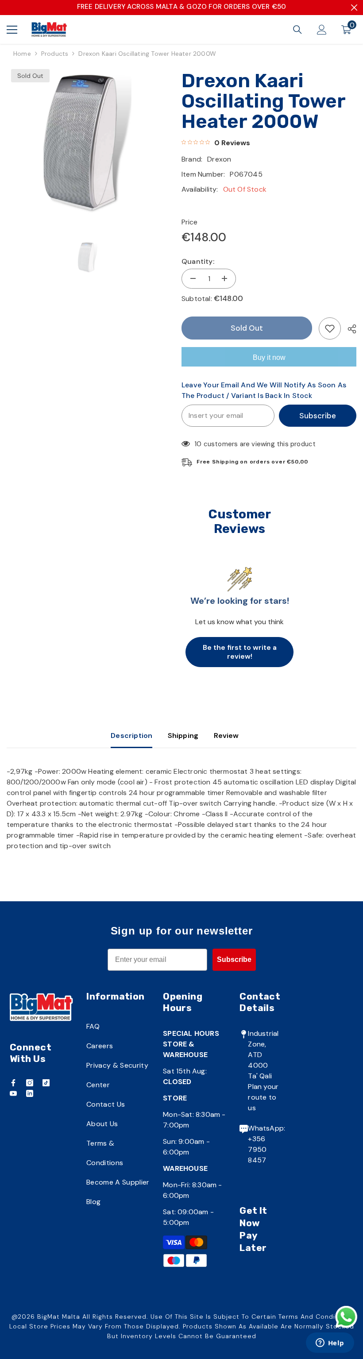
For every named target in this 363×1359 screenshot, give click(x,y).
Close (354, 7)
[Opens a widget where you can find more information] (329, 1343)
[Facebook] (13, 1082)
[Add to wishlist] (330, 328)
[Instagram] (29, 1082)
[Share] (348, 329)
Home (22, 54)
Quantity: (198, 261)
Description (131, 735)
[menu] (12, 29)
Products (55, 54)
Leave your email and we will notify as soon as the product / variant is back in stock (264, 390)
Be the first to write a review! (240, 652)
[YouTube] (13, 1093)
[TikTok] (46, 1082)
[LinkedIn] (29, 1093)
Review (226, 735)
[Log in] (322, 30)
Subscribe (317, 416)
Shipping (183, 735)
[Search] (297, 29)
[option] (87, 144)
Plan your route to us (263, 1097)
